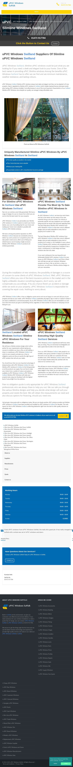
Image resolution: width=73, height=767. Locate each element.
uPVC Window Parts (45, 646)
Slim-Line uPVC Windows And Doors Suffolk (18, 427)
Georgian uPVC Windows (11, 703)
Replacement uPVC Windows (12, 739)
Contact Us (62, 416)
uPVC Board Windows (10, 691)
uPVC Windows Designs (46, 618)
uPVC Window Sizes (9, 755)
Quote (6, 474)
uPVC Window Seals (45, 662)
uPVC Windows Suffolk (11, 425)
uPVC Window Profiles (45, 654)
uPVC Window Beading (46, 610)
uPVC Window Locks (45, 642)
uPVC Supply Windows (46, 670)
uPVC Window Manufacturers (12, 751)
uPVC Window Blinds (45, 614)
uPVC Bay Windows (9, 687)
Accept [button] (65, 763)
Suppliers (7, 458)
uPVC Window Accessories (47, 606)
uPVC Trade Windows (10, 719)
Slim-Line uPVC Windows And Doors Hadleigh (18, 433)
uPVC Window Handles (46, 638)
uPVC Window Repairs (45, 658)
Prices (6, 469)
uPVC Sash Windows (10, 711)
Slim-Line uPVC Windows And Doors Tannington (19, 441)
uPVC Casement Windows (11, 695)
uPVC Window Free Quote (47, 674)
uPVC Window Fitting (45, 622)
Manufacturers (9, 463)
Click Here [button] (61, 760)
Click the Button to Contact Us (31, 43)
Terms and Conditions (8, 764)
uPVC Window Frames (45, 626)
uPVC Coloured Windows (11, 699)
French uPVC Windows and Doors (14, 747)
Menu (37, 12)
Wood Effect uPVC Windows (12, 723)
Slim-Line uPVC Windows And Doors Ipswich (18, 435)
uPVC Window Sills (44, 666)
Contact (55, 43)
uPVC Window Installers (46, 634)
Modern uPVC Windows (11, 735)
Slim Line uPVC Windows (11, 715)
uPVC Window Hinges (45, 630)
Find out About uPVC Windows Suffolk (36, 144)
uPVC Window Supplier (10, 743)
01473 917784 (66, 5)
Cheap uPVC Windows (10, 683)
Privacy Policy (19, 764)
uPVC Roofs (7, 707)
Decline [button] (55, 763)
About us (7, 453)
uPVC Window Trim (9, 727)
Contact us (8, 479)
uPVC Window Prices (45, 650)
